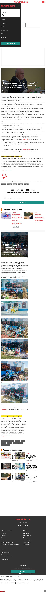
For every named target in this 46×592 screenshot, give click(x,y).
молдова (20, 184)
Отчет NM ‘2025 (26, 544)
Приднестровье (27, 535)
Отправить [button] (2, 591)
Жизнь (35, 212)
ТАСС (8, 99)
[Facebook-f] (18, 525)
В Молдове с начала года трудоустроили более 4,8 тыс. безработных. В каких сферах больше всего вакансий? (31, 477)
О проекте (3, 533)
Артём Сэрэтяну (16, 226)
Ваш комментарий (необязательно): (14, 583)
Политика (4, 80)
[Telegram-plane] (27, 525)
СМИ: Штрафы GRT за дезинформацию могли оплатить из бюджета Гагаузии (31, 457)
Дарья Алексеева (6, 90)
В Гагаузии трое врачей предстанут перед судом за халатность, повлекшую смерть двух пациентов (31, 467)
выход (4, 184)
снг (26, 184)
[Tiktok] (25, 525)
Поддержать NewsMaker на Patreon (10, 544)
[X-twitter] (20, 525)
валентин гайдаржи (5, 440)
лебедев (14, 184)
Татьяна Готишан (29, 460)
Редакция (3, 535)
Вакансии (3, 540)
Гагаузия (4, 242)
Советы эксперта (27, 542)
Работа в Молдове (27, 540)
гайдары (17, 440)
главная (9, 184)
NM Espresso (26, 533)
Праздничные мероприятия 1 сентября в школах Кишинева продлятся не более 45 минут (39, 217)
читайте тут (25, 139)
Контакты (3, 537)
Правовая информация (7, 542)
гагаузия (11, 440)
